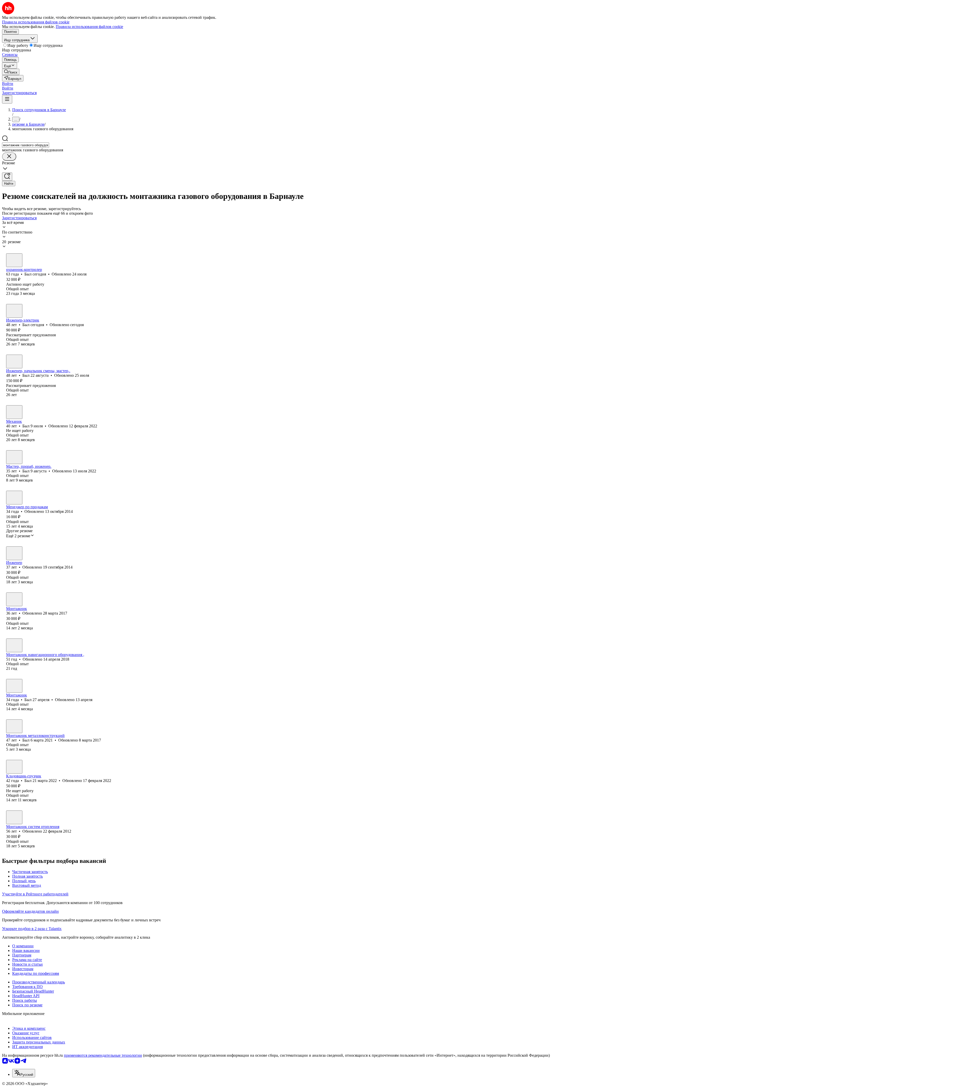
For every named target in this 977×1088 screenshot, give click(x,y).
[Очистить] (9, 156)
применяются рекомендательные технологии (103, 1055)
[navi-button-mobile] (7, 99)
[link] (10, 72)
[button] (7, 83)
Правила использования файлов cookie (89, 26)
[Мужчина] (14, 260)
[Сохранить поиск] (7, 176)
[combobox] (25, 145)
